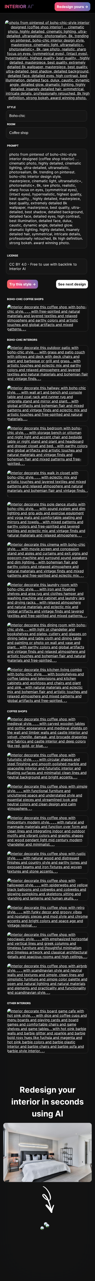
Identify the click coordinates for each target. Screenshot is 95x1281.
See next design (72, 284)
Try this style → (22, 284)
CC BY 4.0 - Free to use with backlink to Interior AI (43, 266)
